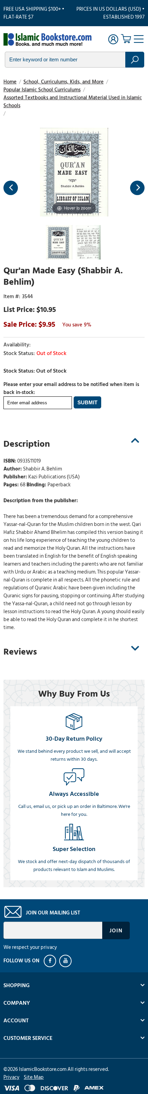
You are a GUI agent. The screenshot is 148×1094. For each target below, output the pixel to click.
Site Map (34, 1077)
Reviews (20, 652)
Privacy (11, 1077)
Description (26, 444)
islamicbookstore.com (47, 40)
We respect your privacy (30, 947)
